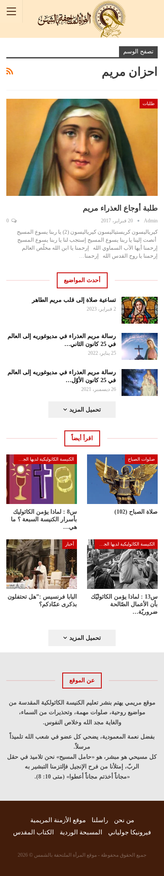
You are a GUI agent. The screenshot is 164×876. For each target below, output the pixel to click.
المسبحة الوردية (81, 832)
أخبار (69, 543)
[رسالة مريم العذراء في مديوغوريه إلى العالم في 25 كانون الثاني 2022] (140, 346)
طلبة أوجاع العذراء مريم (120, 208)
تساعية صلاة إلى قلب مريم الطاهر (74, 300)
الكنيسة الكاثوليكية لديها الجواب (44, 459)
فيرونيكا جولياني (129, 832)
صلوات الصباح (141, 459)
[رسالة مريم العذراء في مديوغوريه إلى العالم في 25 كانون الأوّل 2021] (140, 382)
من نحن (124, 820)
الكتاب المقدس (33, 832)
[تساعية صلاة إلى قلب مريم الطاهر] (140, 310)
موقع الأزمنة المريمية (58, 820)
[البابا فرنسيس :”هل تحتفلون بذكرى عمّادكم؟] (41, 564)
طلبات (149, 103)
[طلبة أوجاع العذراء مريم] (82, 147)
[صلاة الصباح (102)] (122, 479)
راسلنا (100, 820)
